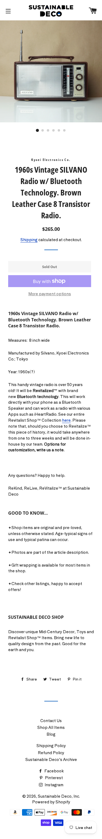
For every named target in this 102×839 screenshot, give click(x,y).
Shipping (29, 239)
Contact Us (51, 720)
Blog (51, 734)
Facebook (54, 770)
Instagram (53, 784)
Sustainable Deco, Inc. (59, 796)
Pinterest (53, 777)
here (66, 420)
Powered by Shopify (51, 801)
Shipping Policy (51, 745)
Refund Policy (51, 752)
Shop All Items (51, 727)
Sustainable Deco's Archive (51, 759)
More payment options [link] (49, 293)
